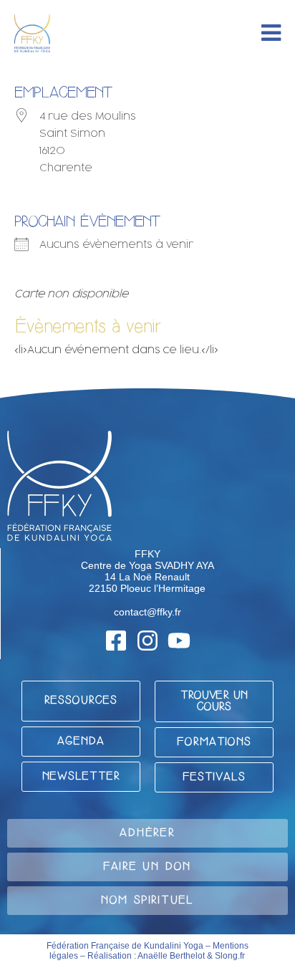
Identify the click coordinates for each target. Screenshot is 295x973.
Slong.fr (230, 956)
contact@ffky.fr (147, 612)
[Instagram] (147, 640)
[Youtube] (179, 640)
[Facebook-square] (116, 640)
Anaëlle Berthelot (171, 956)
